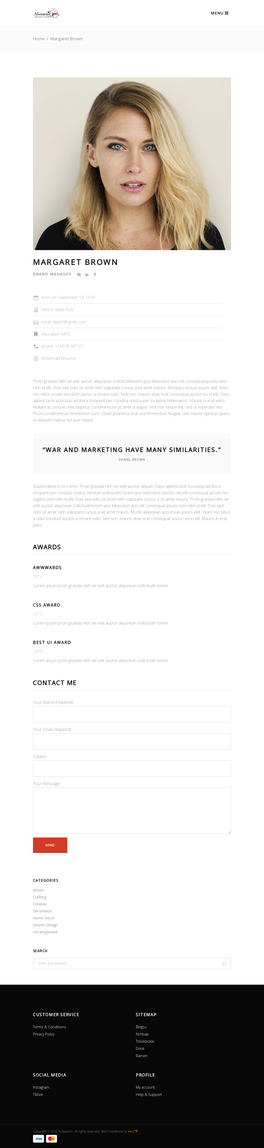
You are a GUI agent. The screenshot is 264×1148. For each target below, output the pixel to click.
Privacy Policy (43, 1034)
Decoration (42, 910)
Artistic (38, 890)
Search (40, 951)
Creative (40, 904)
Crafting (39, 897)
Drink (140, 1048)
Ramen (141, 1055)
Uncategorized (45, 931)
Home (39, 39)
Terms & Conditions (49, 1026)
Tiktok (38, 1094)
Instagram (41, 1087)
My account (145, 1087)
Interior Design (45, 924)
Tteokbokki (145, 1041)
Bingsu (141, 1026)
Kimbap (142, 1034)
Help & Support (149, 1094)
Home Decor (44, 917)
